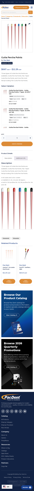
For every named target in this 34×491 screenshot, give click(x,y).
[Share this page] (29, 24)
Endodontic (17, 16)
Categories (9, 16)
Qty (2, 134)
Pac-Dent (7, 60)
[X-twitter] (7, 411)
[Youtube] (25, 411)
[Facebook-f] (3, 411)
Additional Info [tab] (20, 158)
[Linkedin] (16, 411)
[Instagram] (12, 411)
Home (3, 16)
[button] (7, 63)
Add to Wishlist (17, 144)
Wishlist (27, 487)
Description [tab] (8, 158)
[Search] (30, 12)
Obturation (25, 16)
